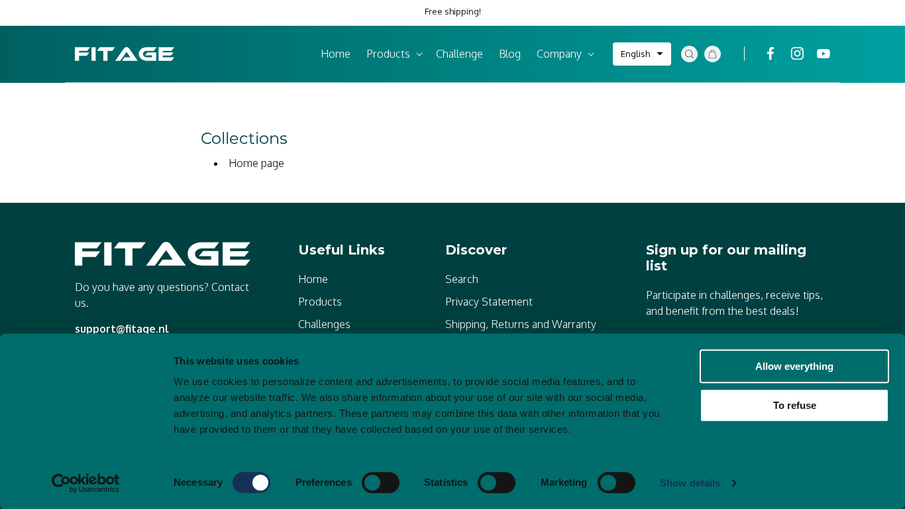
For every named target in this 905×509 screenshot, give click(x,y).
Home (313, 279)
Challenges (324, 324)
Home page (256, 163)
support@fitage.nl (122, 328)
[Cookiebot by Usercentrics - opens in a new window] (86, 483)
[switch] (380, 482)
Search (461, 279)
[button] (393, 54)
